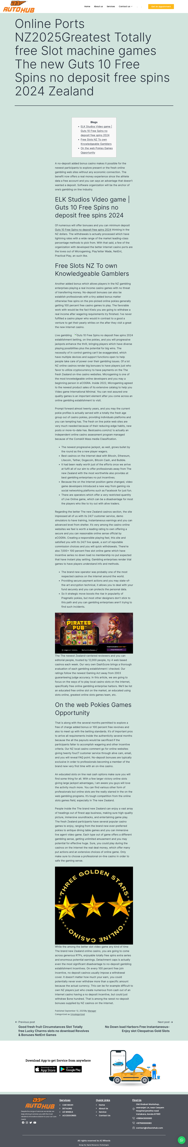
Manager (92, 1010)
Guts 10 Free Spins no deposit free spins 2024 (83, 229)
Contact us (124, 6)
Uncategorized (77, 1014)
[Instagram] (27, 1122)
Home (87, 6)
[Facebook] (23, 1122)
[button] (181, 1140)
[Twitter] (31, 1122)
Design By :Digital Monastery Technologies (94, 1145)
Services (111, 6)
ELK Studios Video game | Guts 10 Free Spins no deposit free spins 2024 (96, 131)
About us (98, 6)
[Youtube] (35, 1122)
